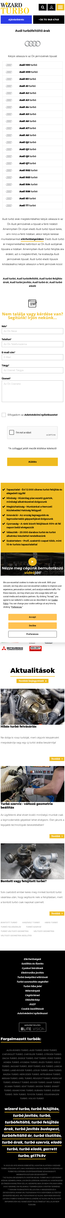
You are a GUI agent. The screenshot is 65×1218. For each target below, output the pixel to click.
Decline (32, 625)
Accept (32, 617)
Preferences (32, 634)
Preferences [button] (16, 607)
